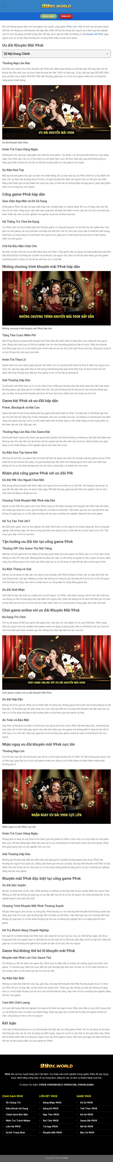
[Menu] (4, 6)
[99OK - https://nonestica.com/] (56, 6)
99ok (69, 26)
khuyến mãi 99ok (94, 34)
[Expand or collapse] (107, 53)
